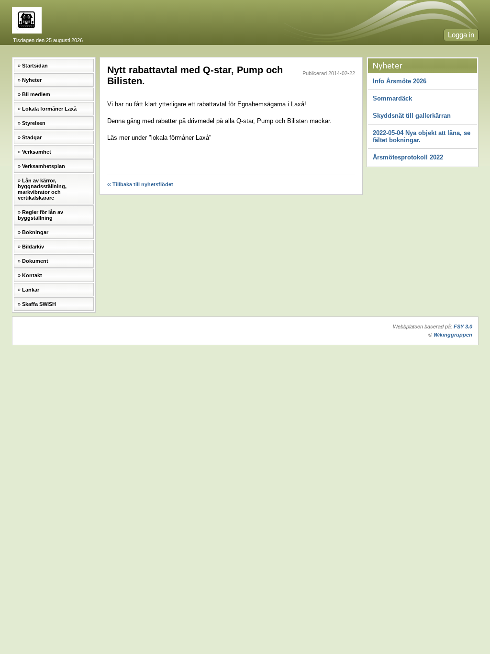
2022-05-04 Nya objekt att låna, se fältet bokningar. (421, 136)
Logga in (461, 35)
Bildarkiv (33, 246)
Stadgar (32, 137)
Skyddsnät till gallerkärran (412, 115)
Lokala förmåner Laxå (49, 109)
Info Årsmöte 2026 (399, 81)
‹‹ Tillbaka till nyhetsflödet (140, 184)
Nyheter (32, 80)
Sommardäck (392, 98)
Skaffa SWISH (39, 304)
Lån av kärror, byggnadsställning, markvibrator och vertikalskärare (42, 189)
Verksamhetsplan (43, 166)
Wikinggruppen (453, 335)
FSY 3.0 (463, 326)
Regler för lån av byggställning (40, 215)
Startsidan (35, 65)
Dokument (35, 261)
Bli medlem (36, 94)
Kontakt (32, 275)
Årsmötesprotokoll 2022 (408, 157)
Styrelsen (33, 123)
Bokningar (35, 232)
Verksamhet (36, 152)
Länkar (30, 290)
